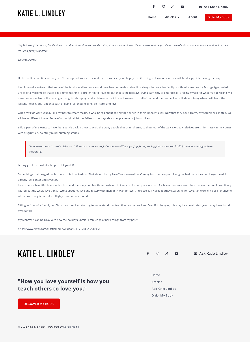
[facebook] (154, 7)
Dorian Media (71, 326)
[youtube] (182, 7)
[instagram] (163, 7)
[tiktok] (173, 7)
